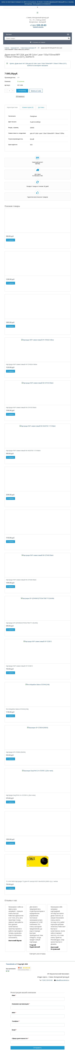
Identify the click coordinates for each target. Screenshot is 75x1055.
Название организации (21, 1004)
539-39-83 (38, 25)
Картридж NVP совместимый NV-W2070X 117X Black (23, 450)
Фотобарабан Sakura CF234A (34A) (17, 709)
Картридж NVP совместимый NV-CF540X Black (21, 580)
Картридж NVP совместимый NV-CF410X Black (21, 407)
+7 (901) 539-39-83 (46, 980)
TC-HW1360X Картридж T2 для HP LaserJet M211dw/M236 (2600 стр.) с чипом (32, 881)
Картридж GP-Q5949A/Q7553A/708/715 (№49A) (22, 623)
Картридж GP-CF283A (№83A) (16, 752)
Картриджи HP (15, 48)
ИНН (14, 1012)
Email (14, 1030)
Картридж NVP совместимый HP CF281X (19, 666)
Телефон (15, 1021)
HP (38, 48)
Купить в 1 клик (36, 91)
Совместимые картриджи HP (28, 48)
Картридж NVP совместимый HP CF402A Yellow (21, 364)
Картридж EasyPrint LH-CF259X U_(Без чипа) (20, 795)
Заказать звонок (38, 27)
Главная (7, 48)
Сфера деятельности (20, 1038)
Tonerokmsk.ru (11, 964)
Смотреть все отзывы (37, 954)
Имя (14, 995)
